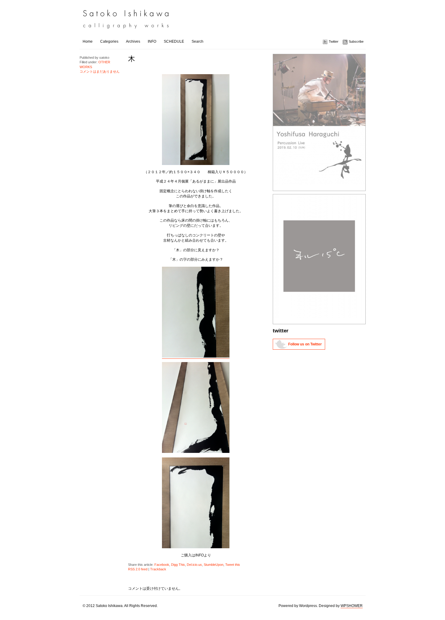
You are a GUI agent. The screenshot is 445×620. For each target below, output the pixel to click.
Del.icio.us (194, 564)
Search (197, 41)
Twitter (333, 41)
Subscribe (356, 41)
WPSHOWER (352, 606)
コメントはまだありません (100, 71)
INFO (152, 41)
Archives (133, 41)
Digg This (178, 564)
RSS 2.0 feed (137, 569)
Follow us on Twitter (305, 344)
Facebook (161, 564)
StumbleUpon (213, 564)
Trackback (158, 569)
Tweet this (232, 564)
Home (88, 41)
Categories (109, 41)
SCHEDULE (174, 41)
